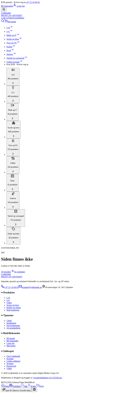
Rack (9, 50)
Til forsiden (6, 272)
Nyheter (10, 363)
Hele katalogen (13, 310)
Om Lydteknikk (13, 356)
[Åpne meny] (4, 9)
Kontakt (10, 359)
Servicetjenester (13, 325)
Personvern (11, 366)
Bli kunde (12, 22)
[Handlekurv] (6, 22)
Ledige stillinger (13, 361)
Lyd (2, 18)
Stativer (10, 54)
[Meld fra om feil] (34, 389)
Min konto (11, 346)
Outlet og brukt (13, 62)
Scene (15, 18)
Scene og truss (13, 39)
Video (10, 18)
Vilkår (9, 368)
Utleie (9, 320)
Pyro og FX (12, 43)
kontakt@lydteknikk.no (32, 287)
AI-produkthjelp (13, 328)
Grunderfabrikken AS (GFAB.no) (47, 378)
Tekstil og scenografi (15, 58)
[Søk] (2, 22)
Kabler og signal (14, 307)
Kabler (9, 47)
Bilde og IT (11, 35)
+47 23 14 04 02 (33, 2)
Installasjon (11, 323)
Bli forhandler (7, 6)
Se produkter (19, 272)
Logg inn (20, 6)
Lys (6, 18)
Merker (21, 18)
